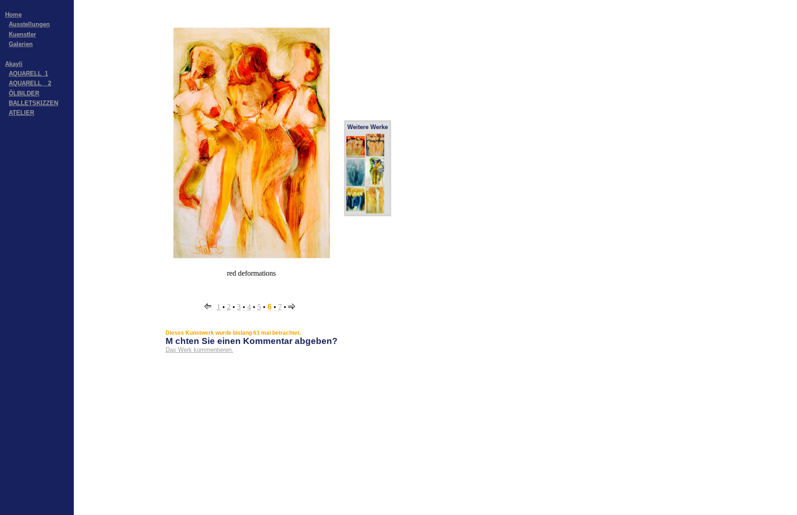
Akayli (14, 63)
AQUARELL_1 (28, 73)
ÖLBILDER (24, 93)
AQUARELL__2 (30, 83)
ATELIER (21, 112)
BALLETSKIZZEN (33, 103)
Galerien (21, 44)
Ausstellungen (29, 24)
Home (13, 14)
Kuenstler (22, 34)
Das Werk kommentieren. (199, 349)
